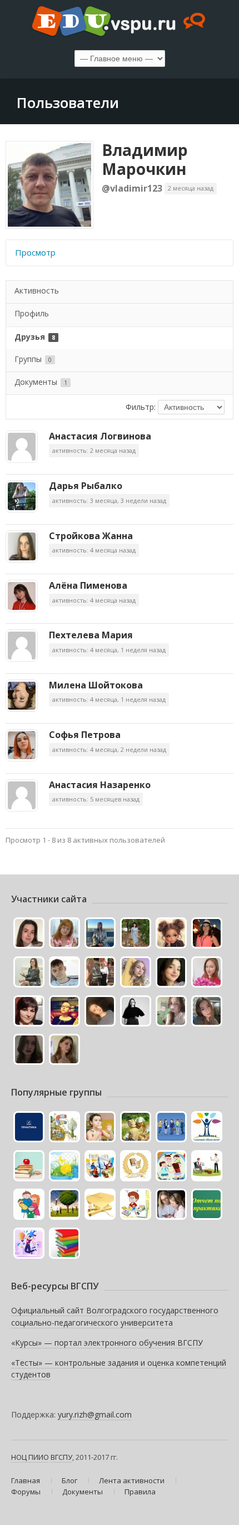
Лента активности (132, 1480)
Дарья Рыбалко (85, 486)
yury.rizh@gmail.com (95, 1414)
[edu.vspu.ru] (119, 22)
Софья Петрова (85, 735)
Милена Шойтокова (96, 685)
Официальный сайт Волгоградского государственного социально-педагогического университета (114, 1316)
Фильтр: (141, 407)
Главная (25, 1480)
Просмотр (35, 252)
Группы (33, 359)
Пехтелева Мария (91, 635)
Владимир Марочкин (145, 159)
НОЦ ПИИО (30, 1457)
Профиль (31, 313)
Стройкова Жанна (91, 536)
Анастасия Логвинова (100, 436)
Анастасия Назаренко (100, 785)
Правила (140, 1492)
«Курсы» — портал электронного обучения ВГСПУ (107, 1342)
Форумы (26, 1492)
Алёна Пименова (88, 585)
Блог (69, 1480)
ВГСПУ (61, 1457)
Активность (36, 290)
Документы (40, 382)
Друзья (34, 336)
